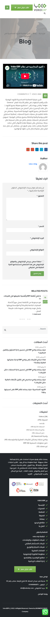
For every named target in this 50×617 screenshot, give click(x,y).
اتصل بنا (42, 526)
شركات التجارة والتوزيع (36, 547)
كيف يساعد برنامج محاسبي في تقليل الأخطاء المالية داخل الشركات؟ (25, 381)
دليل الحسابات (39, 433)
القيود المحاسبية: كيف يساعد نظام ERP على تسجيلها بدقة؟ (25, 391)
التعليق (40, 196)
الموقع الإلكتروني (37, 249)
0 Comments (23, 94)
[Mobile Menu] (7, 7)
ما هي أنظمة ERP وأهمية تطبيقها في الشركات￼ (22, 297)
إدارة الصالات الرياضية (36, 561)
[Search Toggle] (44, 13)
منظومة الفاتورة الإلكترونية (34, 554)
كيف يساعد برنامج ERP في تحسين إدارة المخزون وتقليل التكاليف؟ (24, 351)
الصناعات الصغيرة (38, 550)
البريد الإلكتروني (37, 238)
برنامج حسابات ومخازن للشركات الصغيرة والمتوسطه (28, 439)
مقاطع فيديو (39, 522)
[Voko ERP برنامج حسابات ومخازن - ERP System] (40, 7)
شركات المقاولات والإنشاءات (33, 540)
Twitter (41, 149)
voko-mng (37, 94)
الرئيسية (42, 33)
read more (37, 314)
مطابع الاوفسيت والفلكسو (34, 557)
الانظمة (42, 512)
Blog (34, 33)
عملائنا (42, 519)
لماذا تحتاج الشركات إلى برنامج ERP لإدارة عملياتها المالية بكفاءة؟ (26, 361)
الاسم (41, 226)
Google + (32, 149)
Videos (41, 416)
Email (28, 149)
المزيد (30, 473)
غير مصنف (44, 446)
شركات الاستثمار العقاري (35, 543)
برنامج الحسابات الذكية (37, 430)
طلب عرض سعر (23, 7)
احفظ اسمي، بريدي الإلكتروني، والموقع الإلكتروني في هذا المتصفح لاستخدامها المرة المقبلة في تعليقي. (26, 264)
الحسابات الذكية (39, 426)
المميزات (41, 508)
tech (40, 423)
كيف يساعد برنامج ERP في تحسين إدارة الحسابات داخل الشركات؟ (25, 371)
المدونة (45, 419)
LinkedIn (37, 149)
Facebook (46, 149)
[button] (30, 319)
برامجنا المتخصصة (41, 436)
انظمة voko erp (39, 536)
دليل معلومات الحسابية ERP (35, 443)
